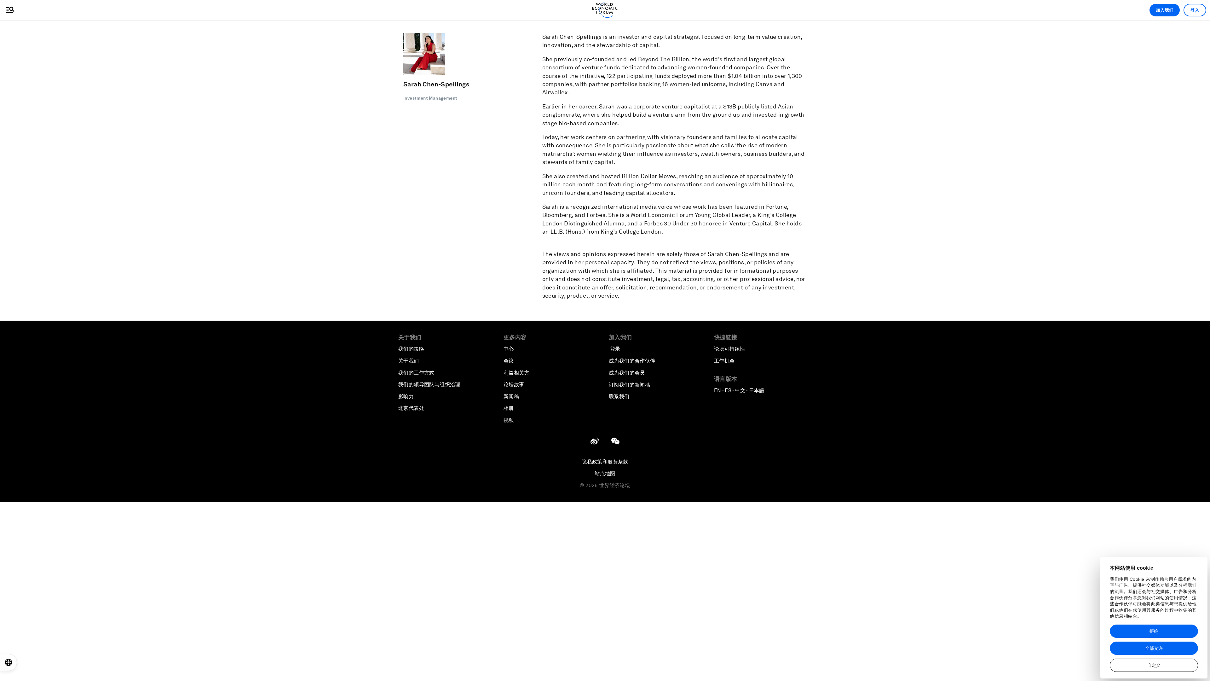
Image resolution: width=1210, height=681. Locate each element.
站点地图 (605, 473)
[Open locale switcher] (8, 662)
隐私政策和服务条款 (605, 462)
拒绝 (1154, 631)
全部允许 (1154, 648)
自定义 (1154, 665)
